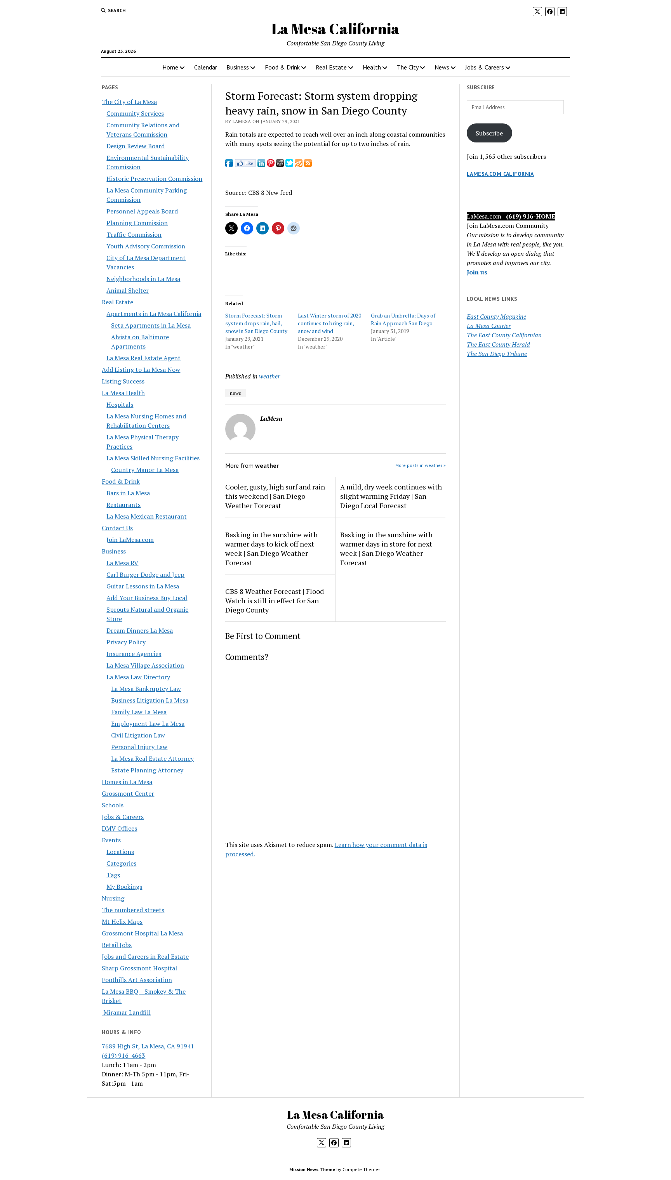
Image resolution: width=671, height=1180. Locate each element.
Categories (121, 863)
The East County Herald (498, 344)
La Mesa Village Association (145, 665)
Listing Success (123, 381)
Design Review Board (135, 146)
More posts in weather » (420, 465)
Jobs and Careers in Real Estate (145, 956)
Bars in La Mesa (128, 493)
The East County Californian (504, 335)
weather (269, 376)
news (235, 393)
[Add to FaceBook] (229, 164)
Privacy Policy (126, 642)
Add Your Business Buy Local (146, 597)
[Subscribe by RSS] (308, 164)
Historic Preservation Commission (154, 178)
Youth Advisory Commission (145, 246)
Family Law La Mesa (139, 712)
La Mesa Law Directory (138, 677)
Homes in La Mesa (127, 781)
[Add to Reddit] (280, 164)
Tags (113, 875)
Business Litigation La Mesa (149, 700)
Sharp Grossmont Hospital (139, 968)
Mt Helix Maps (122, 921)
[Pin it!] (271, 164)
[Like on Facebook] (245, 164)
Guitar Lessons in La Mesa (142, 586)
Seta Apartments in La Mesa (151, 325)
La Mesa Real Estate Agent (143, 358)
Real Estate (331, 67)
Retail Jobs (117, 945)
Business (237, 67)
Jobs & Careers (484, 67)
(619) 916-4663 (123, 1055)
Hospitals (119, 404)
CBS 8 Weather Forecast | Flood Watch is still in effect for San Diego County (274, 600)
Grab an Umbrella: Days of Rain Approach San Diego (403, 319)
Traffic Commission (134, 234)
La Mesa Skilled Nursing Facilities (153, 458)
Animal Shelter (127, 290)
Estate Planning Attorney (147, 770)
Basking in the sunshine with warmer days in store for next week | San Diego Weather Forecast (386, 548)
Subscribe (489, 133)
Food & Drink (282, 67)
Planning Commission (137, 223)
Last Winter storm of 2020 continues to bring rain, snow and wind (329, 323)
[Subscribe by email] (298, 164)
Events (111, 840)
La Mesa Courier (489, 325)
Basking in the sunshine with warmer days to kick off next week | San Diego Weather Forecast (271, 548)
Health (372, 67)
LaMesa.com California (500, 173)
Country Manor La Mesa (145, 469)
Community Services (135, 113)
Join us (477, 272)
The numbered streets (133, 910)
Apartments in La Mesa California (153, 313)
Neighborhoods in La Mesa (143, 278)
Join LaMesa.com (130, 539)
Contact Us (117, 528)
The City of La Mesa (129, 101)
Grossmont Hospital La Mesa (142, 933)
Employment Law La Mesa (147, 723)
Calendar (205, 67)
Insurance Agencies (133, 653)
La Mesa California (335, 28)
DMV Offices (119, 828)
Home (170, 67)
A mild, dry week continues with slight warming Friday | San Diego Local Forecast (391, 496)
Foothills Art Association (137, 979)
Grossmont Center (128, 793)
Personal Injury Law (139, 747)
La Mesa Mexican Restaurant (146, 516)
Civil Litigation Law (138, 735)
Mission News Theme (312, 1169)
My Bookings (124, 886)
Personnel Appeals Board (142, 211)
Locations (120, 851)
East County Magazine (496, 316)
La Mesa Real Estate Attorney (152, 758)
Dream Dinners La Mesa (139, 630)
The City (408, 67)
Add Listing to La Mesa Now (141, 369)
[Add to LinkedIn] (261, 164)
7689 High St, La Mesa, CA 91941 (148, 1046)
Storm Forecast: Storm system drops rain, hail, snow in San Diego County (256, 323)
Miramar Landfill (126, 1012)
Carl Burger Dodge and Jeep (145, 574)
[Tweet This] (289, 164)
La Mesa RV (122, 563)
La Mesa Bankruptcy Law (146, 688)
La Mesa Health (123, 393)
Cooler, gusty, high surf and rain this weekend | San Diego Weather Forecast (275, 496)
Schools (112, 805)
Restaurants (123, 504)
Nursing (113, 898)
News (442, 67)
